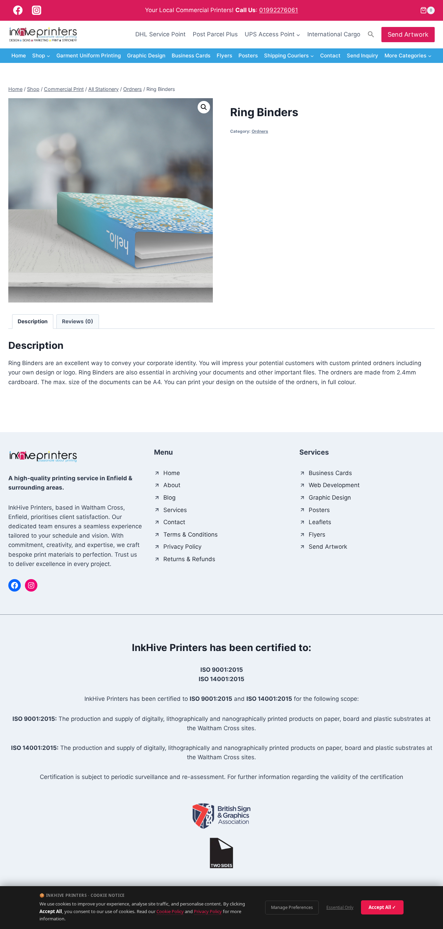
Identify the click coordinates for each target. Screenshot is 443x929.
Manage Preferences (292, 907)
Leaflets (320, 522)
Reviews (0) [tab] (77, 321)
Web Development (334, 485)
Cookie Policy (170, 911)
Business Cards (191, 55)
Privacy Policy (208, 911)
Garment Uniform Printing (88, 55)
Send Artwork (408, 34)
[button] (371, 34)
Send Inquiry (362, 55)
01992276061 (278, 10)
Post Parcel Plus (215, 34)
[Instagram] (36, 10)
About (171, 485)
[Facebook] (17, 10)
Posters (248, 55)
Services (175, 510)
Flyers (224, 55)
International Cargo (333, 34)
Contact (330, 55)
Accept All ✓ (382, 907)
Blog (169, 497)
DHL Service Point (160, 34)
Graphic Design (146, 55)
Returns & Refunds (189, 559)
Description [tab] (33, 321)
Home (18, 55)
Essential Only (339, 907)
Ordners (260, 131)
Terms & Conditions (190, 534)
